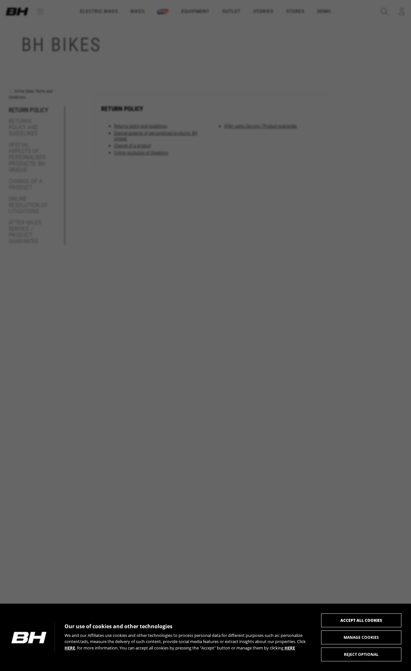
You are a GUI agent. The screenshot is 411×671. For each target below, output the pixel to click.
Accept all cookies (361, 620)
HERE (70, 648)
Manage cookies (361, 637)
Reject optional (361, 654)
